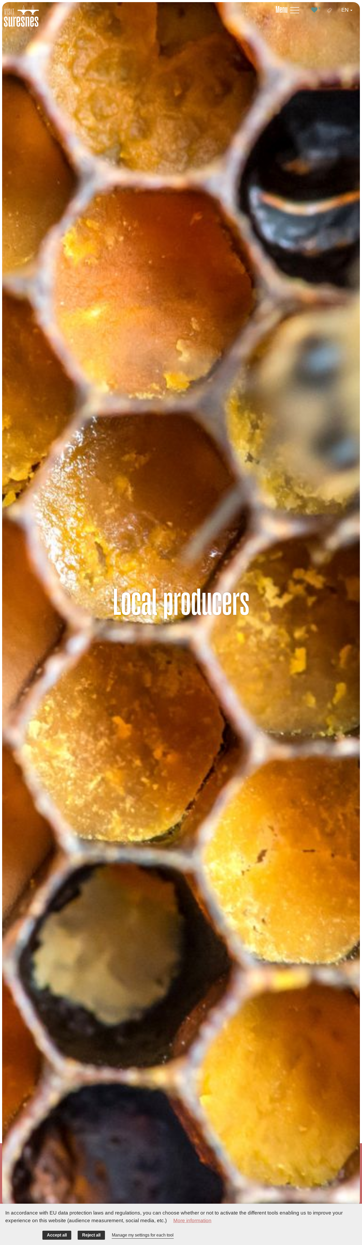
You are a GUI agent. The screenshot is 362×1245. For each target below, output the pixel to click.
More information (192, 1220)
